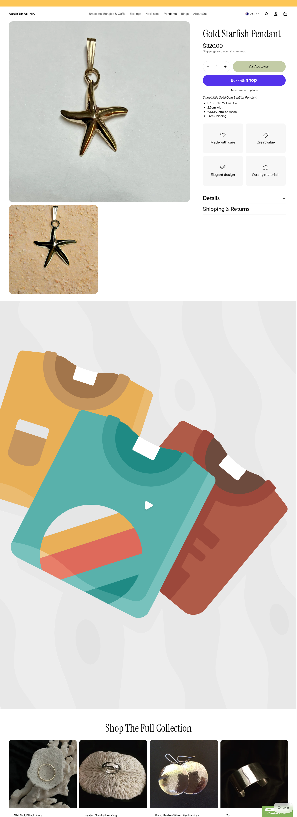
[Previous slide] (156, 774)
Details (211, 198)
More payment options (244, 90)
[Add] (70, 801)
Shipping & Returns (226, 209)
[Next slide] (211, 774)
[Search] (266, 14)
